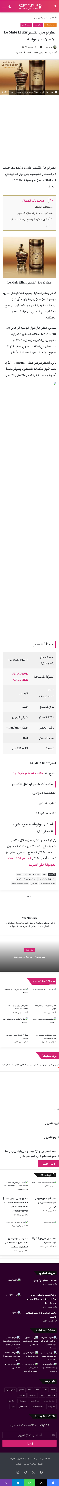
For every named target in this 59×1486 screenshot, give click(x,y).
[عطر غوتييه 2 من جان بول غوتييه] (43, 995)
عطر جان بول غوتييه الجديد (47, 879)
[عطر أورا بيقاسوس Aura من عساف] (15, 1024)
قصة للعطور (23, 1406)
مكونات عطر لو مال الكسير (34, 213)
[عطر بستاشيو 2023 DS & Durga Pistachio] (43, 1024)
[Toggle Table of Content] (49, 200)
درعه (41, 1395)
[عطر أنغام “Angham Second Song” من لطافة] (48, 1368)
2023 (44, 874)
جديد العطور (50, 25)
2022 (53, 1390)
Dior (29, 1390)
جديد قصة (51, 1395)
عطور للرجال (38, 17)
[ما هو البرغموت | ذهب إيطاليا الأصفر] (11, 1317)
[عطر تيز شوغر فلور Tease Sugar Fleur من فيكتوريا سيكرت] (15, 1228)
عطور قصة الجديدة (38, 1406)
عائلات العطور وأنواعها (28, 773)
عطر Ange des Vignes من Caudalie (30, 957)
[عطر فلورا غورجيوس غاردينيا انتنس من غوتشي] (43, 1188)
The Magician (47, 47)
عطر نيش (12, 1401)
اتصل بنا (18, 1464)
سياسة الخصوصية (30, 1464)
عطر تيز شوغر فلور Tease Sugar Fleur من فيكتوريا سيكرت (16, 1242)
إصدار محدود (10, 1390)
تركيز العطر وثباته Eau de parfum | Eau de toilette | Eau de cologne (41, 1299)
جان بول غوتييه (21, 874)
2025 (37, 1390)
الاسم (55, 1109)
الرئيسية (52, 17)
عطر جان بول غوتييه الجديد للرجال (27, 879)
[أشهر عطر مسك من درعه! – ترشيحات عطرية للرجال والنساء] (48, 1356)
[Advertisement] (29, 130)
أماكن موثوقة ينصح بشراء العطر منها (30, 222)
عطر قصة (22, 1395)
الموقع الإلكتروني (51, 1137)
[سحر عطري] (29, 6)
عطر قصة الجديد (49, 1401)
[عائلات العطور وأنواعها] (11, 1284)
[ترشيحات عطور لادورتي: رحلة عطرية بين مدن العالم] (29, 1341)
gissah (21, 1390)
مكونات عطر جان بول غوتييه (20, 883)
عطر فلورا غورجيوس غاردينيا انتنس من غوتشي (45, 1203)
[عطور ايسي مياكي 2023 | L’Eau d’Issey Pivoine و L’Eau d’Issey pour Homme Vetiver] (15, 1188)
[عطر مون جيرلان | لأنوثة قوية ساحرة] (43, 1228)
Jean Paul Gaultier (34, 874)
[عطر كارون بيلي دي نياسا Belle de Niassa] (15, 995)
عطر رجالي (34, 883)
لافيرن (13, 1406)
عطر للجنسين (35, 1401)
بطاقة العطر (43, 207)
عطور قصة (51, 1406)
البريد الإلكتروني (51, 1123)
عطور (45, 17)
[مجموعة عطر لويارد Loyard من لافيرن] (29, 1356)
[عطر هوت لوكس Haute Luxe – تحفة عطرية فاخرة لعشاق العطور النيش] (11, 1343)
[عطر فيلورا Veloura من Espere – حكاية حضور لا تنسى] (11, 1356)
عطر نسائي (22, 1401)
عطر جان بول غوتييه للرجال (47, 883)
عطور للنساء (29, 950)
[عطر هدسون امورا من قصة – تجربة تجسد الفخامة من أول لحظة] (29, 1368)
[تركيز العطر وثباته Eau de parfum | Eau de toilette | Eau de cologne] (11, 1299)
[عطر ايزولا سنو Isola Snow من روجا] (11, 1367)
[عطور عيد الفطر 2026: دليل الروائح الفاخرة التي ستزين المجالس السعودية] (48, 1343)
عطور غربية (38, 25)
